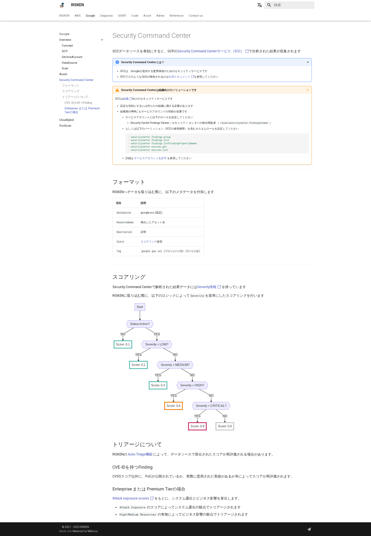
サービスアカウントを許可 (150, 158)
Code (134, 15)
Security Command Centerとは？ (142, 62)
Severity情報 (207, 287)
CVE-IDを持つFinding (78, 102)
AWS (78, 15)
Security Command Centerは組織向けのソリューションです (159, 90)
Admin (160, 15)
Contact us (196, 15)
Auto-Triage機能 (140, 454)
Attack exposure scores (131, 498)
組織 (126, 98)
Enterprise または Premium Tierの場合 (82, 110)
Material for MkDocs (85, 531)
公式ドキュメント (180, 76)
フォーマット (70, 85)
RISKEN (64, 15)
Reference (177, 15)
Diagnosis (106, 15)
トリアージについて (75, 97)
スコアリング (70, 91)
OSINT (122, 15)
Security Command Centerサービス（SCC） (211, 51)
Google (90, 15)
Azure (147, 15)
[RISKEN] (62, 5)
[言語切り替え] (259, 5)
